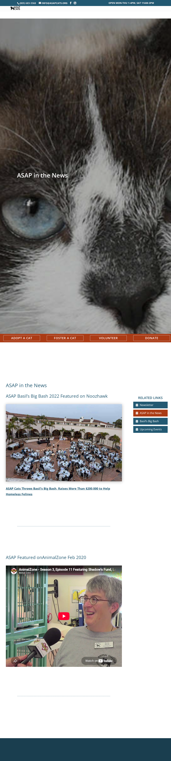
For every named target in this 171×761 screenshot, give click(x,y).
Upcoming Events (151, 429)
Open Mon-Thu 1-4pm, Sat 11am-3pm (131, 3)
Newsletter (146, 405)
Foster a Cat (65, 338)
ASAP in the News (151, 413)
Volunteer (108, 338)
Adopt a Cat (21, 338)
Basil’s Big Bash (149, 421)
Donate (151, 338)
